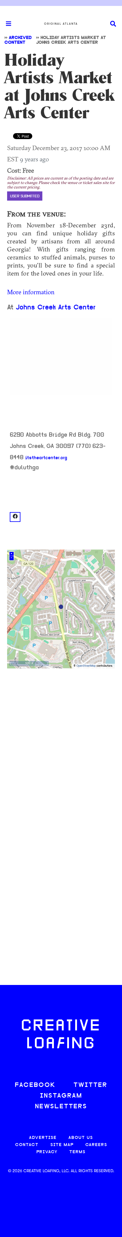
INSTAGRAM (61, 1096)
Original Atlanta (61, 23)
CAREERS (96, 1145)
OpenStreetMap (86, 666)
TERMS (77, 1152)
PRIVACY (46, 1152)
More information (30, 292)
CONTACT (26, 1145)
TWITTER (90, 1085)
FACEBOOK (35, 1085)
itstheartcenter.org (46, 458)
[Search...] (113, 24)
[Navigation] (6, 23)
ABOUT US (80, 1138)
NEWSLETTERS (61, 1106)
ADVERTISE (43, 1138)
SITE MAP (61, 1145)
